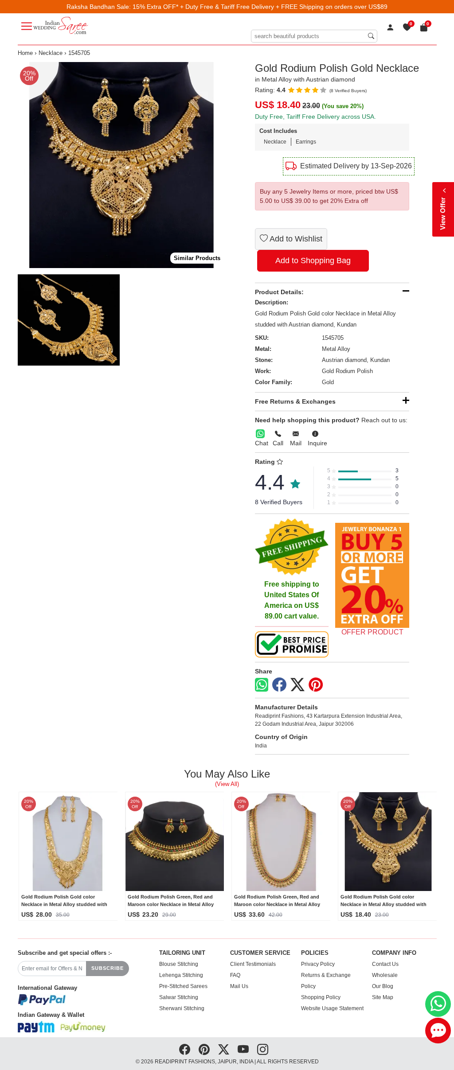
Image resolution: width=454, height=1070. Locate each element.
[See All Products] (372, 575)
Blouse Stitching (178, 964)
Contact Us (385, 964)
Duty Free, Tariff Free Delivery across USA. (315, 116)
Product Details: (279, 292)
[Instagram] (262, 1049)
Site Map (382, 997)
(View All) (227, 784)
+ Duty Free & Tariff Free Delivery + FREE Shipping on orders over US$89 (283, 6)
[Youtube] (243, 1049)
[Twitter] (297, 685)
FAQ (235, 975)
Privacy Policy (318, 964)
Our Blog (382, 986)
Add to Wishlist (295, 238)
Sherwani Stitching (181, 1008)
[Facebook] (279, 685)
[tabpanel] (121, 165)
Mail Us (239, 986)
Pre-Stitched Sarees (183, 986)
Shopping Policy (320, 997)
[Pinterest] (316, 685)
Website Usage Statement (332, 1008)
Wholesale (385, 975)
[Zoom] (121, 165)
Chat (261, 443)
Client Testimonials (253, 964)
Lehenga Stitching (181, 975)
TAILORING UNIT (182, 953)
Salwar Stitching (178, 997)
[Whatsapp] (261, 685)
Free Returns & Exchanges (295, 401)
